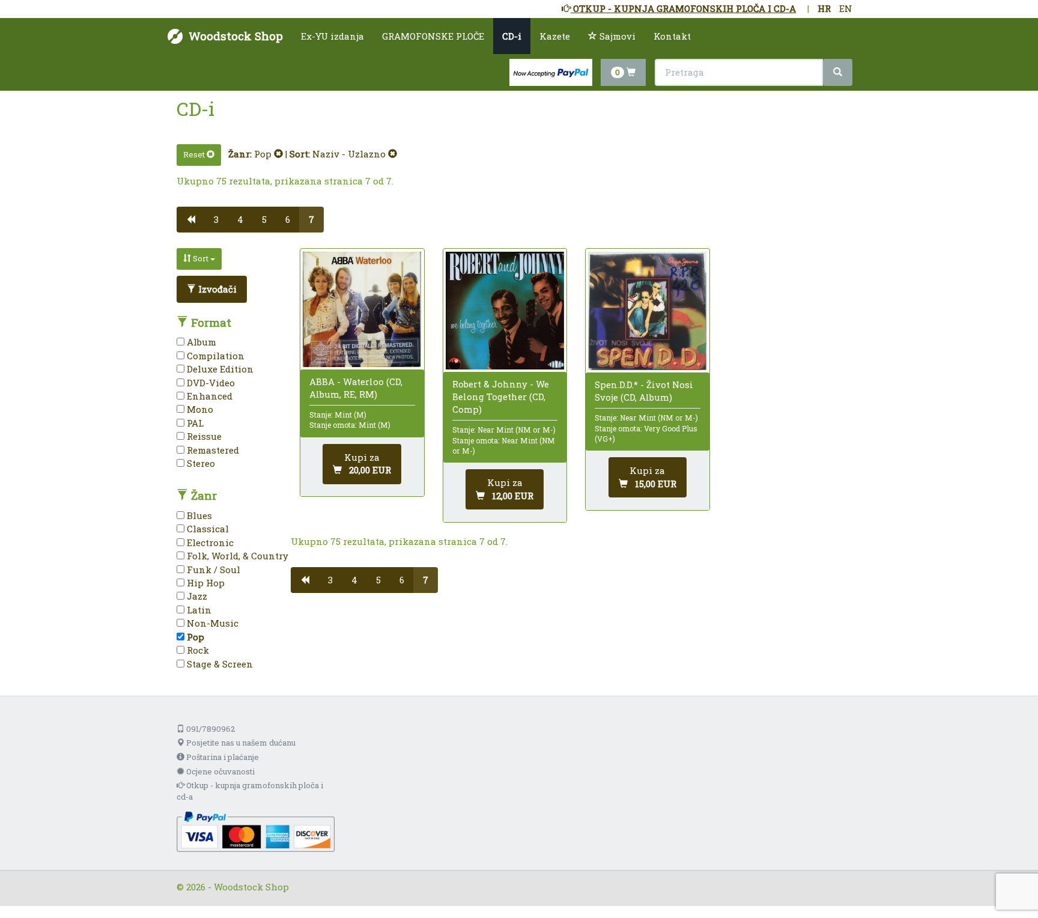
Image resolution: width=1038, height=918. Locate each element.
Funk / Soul (212, 570)
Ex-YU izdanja (332, 36)
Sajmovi (616, 36)
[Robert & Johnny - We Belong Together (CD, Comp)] (505, 310)
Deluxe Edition (218, 369)
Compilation (214, 356)
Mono (198, 409)
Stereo (199, 463)
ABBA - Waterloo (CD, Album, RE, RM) (355, 387)
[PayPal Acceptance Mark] (256, 830)
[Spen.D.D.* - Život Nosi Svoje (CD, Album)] (647, 311)
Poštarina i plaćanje (221, 757)
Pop (264, 154)
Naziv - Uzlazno (350, 154)
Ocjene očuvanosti (219, 771)
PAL (194, 423)
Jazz (195, 596)
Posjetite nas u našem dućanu (240, 742)
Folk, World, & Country (236, 556)
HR (824, 8)
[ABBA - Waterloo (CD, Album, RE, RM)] (362, 309)
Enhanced (208, 396)
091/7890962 (209, 728)
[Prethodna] (191, 220)
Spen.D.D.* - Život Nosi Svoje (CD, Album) (644, 390)
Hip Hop (204, 583)
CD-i (511, 36)
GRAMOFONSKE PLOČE (433, 36)
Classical (206, 529)
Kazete (554, 36)
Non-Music (211, 623)
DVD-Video (209, 383)
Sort (200, 258)
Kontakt (672, 36)
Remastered (211, 450)
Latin (197, 610)
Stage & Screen (218, 664)
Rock (196, 650)
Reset (195, 154)
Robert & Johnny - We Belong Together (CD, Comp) (500, 396)
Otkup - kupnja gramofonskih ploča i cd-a (250, 791)
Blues (198, 515)
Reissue (203, 436)
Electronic (209, 543)
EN (845, 8)
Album (200, 342)
